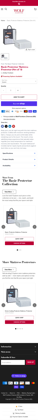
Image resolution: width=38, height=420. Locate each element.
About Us (12, 393)
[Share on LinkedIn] (9, 126)
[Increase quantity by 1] (17, 90)
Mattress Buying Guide (28, 393)
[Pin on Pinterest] (13, 126)
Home (3, 20)
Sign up (30, 362)
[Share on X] (6, 126)
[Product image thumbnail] (5, 57)
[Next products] (34, 227)
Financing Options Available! (12, 76)
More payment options (19, 108)
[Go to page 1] (17, 250)
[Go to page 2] (17, 328)
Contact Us (4, 393)
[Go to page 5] (22, 328)
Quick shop (19, 239)
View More (8, 192)
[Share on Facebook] (2, 126)
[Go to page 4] (20, 328)
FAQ (18, 393)
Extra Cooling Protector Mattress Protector (18, 311)
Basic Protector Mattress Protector (16, 232)
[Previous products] (3, 227)
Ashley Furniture (8, 73)
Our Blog (19, 397)
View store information (9, 119)
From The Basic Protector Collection (12, 64)
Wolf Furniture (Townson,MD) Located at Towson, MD (18, 395)
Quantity (3, 86)
